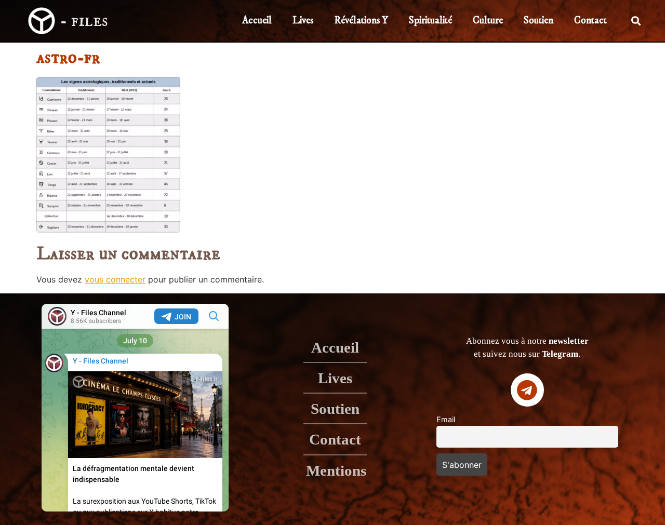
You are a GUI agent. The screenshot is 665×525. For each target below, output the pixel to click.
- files (84, 20)
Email (445, 419)
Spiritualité (430, 20)
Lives (302, 20)
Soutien (538, 20)
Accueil (257, 20)
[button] (636, 21)
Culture (488, 20)
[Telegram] (527, 390)
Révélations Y (361, 20)
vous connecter (115, 279)
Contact (590, 20)
